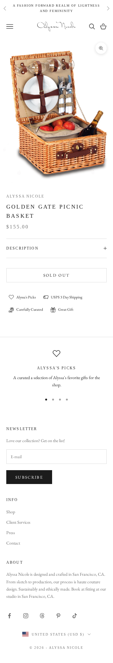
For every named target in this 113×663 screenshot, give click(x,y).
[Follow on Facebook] (9, 616)
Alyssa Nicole (25, 196)
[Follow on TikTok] (75, 616)
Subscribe (29, 477)
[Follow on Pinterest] (58, 616)
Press (10, 532)
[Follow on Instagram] (26, 616)
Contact (13, 543)
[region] (56, 369)
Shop (10, 512)
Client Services (18, 522)
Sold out (56, 275)
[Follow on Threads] (42, 616)
